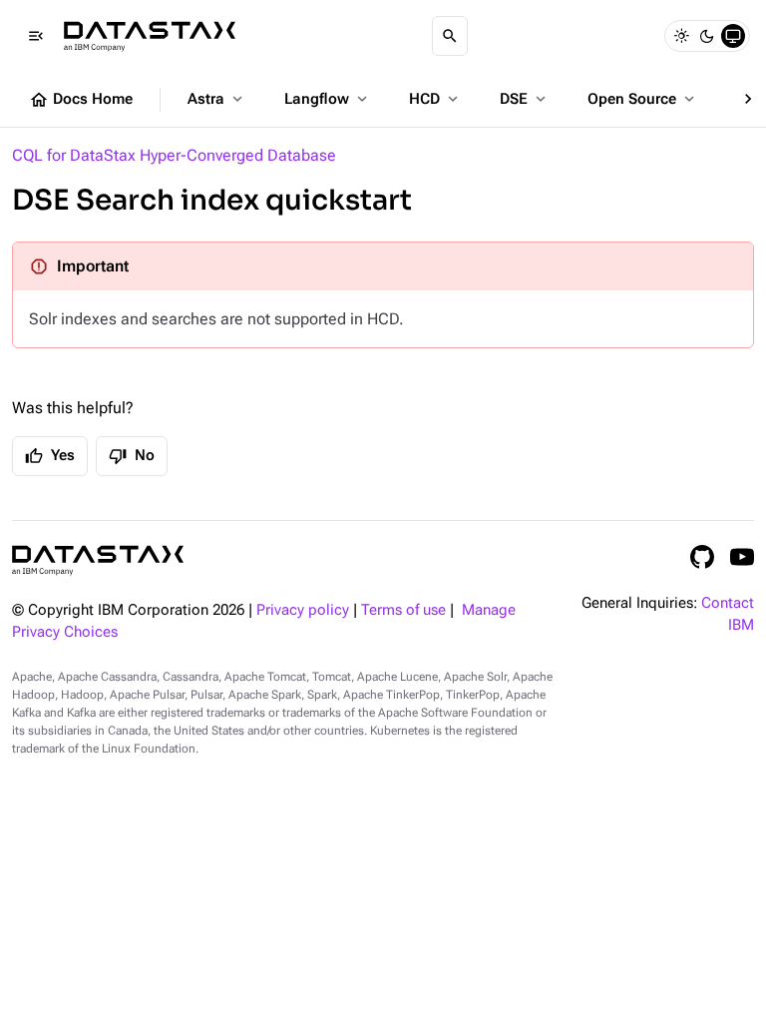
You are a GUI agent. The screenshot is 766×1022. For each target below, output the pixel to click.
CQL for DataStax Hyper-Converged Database (174, 155)
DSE (525, 99)
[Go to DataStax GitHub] (702, 557)
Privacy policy (302, 610)
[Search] (450, 36)
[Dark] (707, 36)
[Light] (681, 36)
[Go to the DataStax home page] (98, 560)
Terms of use (403, 610)
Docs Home (81, 100)
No (132, 456)
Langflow (327, 99)
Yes (50, 456)
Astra (217, 99)
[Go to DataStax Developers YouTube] (742, 557)
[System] (733, 36)
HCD (435, 99)
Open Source (642, 99)
